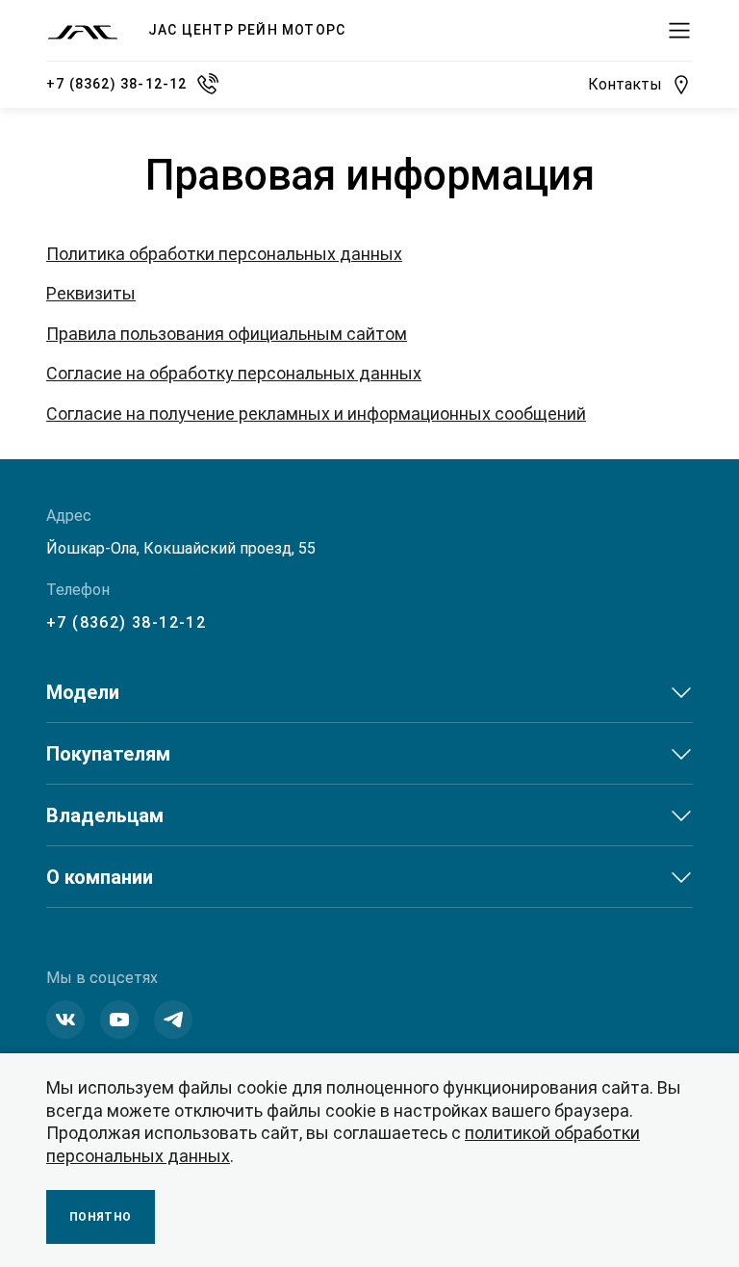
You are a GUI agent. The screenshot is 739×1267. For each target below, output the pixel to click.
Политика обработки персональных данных (224, 254)
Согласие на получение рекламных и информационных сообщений (316, 413)
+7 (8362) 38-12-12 (126, 622)
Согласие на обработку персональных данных (233, 373)
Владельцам (105, 815)
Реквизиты (91, 293)
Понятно (100, 1217)
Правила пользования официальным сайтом (226, 333)
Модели (82, 692)
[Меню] (679, 30)
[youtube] (119, 1019)
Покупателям (108, 753)
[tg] (173, 1019)
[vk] (65, 1019)
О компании (99, 877)
